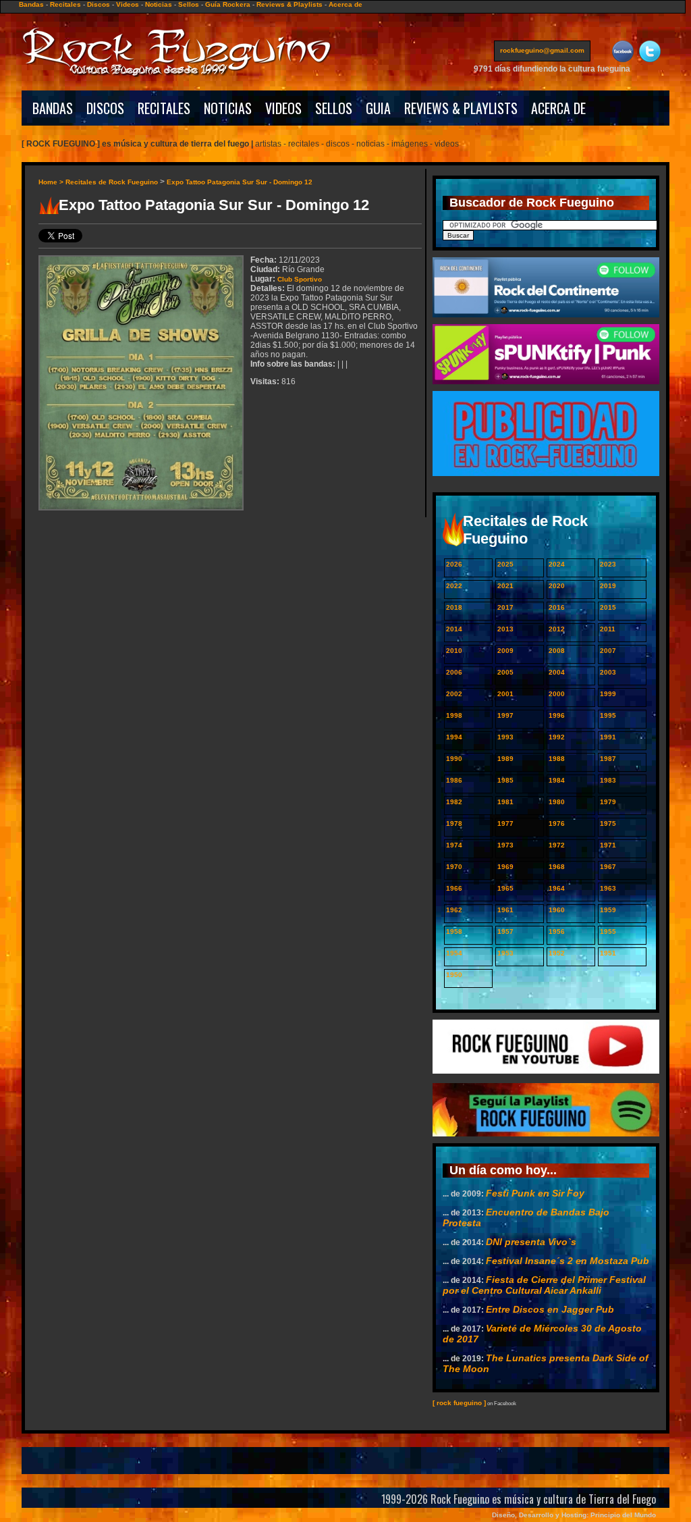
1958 (454, 931)
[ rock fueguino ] (459, 1403)
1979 (608, 802)
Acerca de (345, 4)
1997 (505, 715)
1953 (505, 953)
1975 (608, 823)
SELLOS (333, 108)
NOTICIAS (228, 108)
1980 (557, 802)
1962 (454, 910)
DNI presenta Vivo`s (531, 1241)
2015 (608, 607)
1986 (454, 780)
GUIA (378, 108)
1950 (454, 974)
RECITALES (164, 108)
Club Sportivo (299, 279)
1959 (608, 910)
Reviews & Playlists (289, 4)
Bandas (31, 4)
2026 (454, 564)
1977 (505, 823)
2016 (557, 607)
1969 (505, 866)
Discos (98, 4)
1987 (608, 758)
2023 (608, 564)
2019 (608, 585)
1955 (608, 931)
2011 (607, 629)
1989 (505, 758)
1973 (505, 845)
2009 (505, 650)
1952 (557, 953)
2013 (505, 629)
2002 (454, 694)
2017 (505, 607)
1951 (608, 953)
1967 (608, 866)
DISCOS (105, 108)
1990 (454, 758)
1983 (608, 780)
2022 (454, 585)
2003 (608, 672)
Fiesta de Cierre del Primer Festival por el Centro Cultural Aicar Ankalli (544, 1285)
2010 (454, 650)
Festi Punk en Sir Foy (535, 1193)
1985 (505, 780)
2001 (505, 694)
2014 (454, 629)
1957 (505, 931)
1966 (454, 888)
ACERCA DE (558, 108)
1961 (505, 910)
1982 (454, 802)
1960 (557, 910)
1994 (454, 737)
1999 (608, 694)
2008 (557, 650)
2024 (557, 564)
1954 (454, 953)
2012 (557, 629)
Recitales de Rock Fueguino (111, 182)
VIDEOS (283, 108)
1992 (557, 737)
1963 (608, 888)
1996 (557, 715)
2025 (505, 564)
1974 (454, 845)
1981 (505, 802)
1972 (557, 845)
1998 (454, 715)
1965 (505, 888)
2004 (557, 672)
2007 (608, 650)
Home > (51, 182)
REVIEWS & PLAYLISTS (461, 108)
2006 (454, 672)
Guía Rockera (227, 4)
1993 (505, 737)
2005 (505, 672)
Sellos (188, 4)
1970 (454, 866)
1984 (557, 780)
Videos (127, 4)
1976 (557, 823)
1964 (557, 888)
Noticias (158, 4)
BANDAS (52, 108)
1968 (557, 866)
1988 (557, 758)
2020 (557, 585)
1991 (608, 737)
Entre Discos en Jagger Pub (550, 1309)
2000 (557, 694)
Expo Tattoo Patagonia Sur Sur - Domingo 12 (239, 182)
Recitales (65, 4)
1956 (557, 931)
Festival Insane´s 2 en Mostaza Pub (567, 1260)
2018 (454, 607)
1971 (608, 845)
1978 (454, 823)
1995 (608, 715)
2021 (505, 585)
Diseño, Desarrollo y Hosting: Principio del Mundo (574, 1515)
